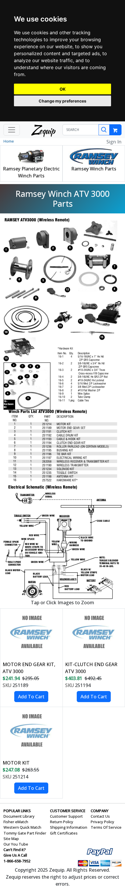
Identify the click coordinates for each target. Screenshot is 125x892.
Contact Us (100, 816)
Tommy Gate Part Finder (24, 833)
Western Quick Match (22, 827)
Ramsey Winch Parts (93, 169)
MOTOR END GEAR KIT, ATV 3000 (29, 668)
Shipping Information (68, 827)
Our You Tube (15, 844)
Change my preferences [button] (62, 100)
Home (8, 141)
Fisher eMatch (15, 821)
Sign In (114, 142)
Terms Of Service (106, 827)
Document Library (19, 816)
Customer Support (66, 816)
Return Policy (61, 821)
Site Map (11, 838)
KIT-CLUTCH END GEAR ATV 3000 (91, 668)
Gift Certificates (64, 833)
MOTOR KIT (16, 763)
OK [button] (63, 89)
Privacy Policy (102, 821)
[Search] (104, 129)
